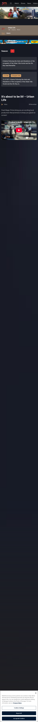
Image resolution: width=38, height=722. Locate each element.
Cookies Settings (19, 708)
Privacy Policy (17, 703)
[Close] (36, 693)
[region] (19, 706)
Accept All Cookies (19, 718)
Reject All (19, 713)
